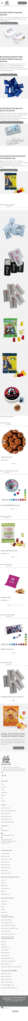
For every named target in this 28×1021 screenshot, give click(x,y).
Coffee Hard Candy (6, 457)
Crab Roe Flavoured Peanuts (8, 961)
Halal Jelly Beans (5, 955)
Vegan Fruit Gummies (6, 816)
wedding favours (4, 69)
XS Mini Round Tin (5, 888)
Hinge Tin (3, 880)
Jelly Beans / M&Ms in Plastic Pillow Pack (11, 966)
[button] (13, 463)
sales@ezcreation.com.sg (7, 835)
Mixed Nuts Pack (6, 597)
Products (3, 795)
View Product (4, 460)
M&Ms (2, 906)
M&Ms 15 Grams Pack (6, 976)
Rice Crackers (4, 915)
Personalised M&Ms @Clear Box (10, 505)
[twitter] (5, 775)
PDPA (21, 1000)
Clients (2, 789)
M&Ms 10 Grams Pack (7, 649)
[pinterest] (2, 775)
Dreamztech (20, 999)
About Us (3, 787)
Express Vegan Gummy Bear (8, 934)
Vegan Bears (4, 901)
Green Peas (4, 912)
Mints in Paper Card (6, 964)
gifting (1, 19)
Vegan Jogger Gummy (6, 922)
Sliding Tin (3, 883)
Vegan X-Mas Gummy (6, 919)
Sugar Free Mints (5, 853)
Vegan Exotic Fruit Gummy (7, 936)
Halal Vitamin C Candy (6, 859)
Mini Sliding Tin (5, 885)
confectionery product (10, 17)
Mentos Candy (4, 870)
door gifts (21, 67)
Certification (4, 792)
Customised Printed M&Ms (7, 822)
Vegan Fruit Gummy (6, 931)
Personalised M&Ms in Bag (7, 985)
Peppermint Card (5, 894)
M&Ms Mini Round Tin (6, 973)
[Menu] (2, 3)
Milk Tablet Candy (5, 864)
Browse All (8, 206)
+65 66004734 (5, 830)
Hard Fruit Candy (5, 856)
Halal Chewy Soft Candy (7, 958)
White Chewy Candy (6, 873)
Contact (3, 801)
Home (2, 784)
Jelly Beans (4, 904)
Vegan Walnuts (4, 950)
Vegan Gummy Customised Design (9, 928)
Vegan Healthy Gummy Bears (9, 550)
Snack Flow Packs (5, 813)
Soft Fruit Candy (5, 862)
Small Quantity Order (6, 819)
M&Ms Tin (3, 891)
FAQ (2, 798)
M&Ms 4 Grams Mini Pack (7, 982)
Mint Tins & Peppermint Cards (8, 810)
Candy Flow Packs (5, 808)
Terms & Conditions (14, 1000)
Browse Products (18, 748)
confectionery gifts (15, 69)
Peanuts (3, 909)
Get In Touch (22, 3)
